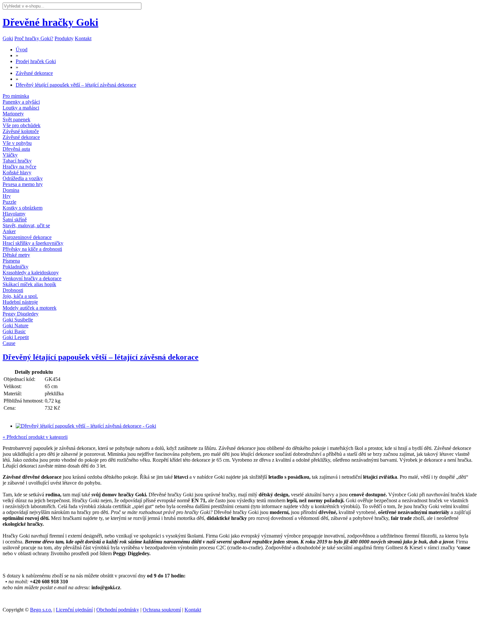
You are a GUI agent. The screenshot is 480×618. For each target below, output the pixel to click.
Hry (7, 196)
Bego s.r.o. (41, 609)
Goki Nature (15, 325)
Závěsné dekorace (34, 73)
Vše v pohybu (17, 143)
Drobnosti (13, 290)
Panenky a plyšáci (21, 102)
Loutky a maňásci (21, 108)
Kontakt (83, 38)
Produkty (64, 38)
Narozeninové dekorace (27, 237)
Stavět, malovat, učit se (26, 225)
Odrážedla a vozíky (23, 178)
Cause (9, 343)
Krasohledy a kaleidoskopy (31, 272)
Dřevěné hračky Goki (50, 22)
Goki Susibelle (18, 319)
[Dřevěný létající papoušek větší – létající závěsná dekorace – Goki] (86, 426)
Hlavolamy (14, 213)
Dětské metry (16, 255)
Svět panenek (16, 119)
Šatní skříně (15, 219)
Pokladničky (15, 266)
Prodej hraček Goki (36, 61)
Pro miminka (16, 96)
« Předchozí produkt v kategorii (35, 437)
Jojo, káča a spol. (20, 296)
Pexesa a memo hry (23, 184)
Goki (8, 38)
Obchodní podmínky (117, 609)
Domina (11, 190)
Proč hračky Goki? (33, 38)
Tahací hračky (17, 160)
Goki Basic (14, 331)
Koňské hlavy (17, 172)
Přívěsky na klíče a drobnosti (32, 249)
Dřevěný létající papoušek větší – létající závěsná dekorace (76, 85)
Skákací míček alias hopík (29, 284)
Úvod (21, 49)
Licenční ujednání (74, 609)
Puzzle (9, 202)
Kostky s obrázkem (22, 208)
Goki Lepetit (16, 337)
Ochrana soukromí (162, 609)
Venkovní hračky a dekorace (32, 278)
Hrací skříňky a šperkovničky (33, 243)
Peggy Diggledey (21, 314)
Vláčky (10, 155)
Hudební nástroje (20, 302)
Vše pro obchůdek (21, 125)
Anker (9, 231)
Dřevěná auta (16, 149)
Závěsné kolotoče (21, 131)
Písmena (11, 261)
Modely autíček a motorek (29, 308)
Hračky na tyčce (19, 166)
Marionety (13, 113)
